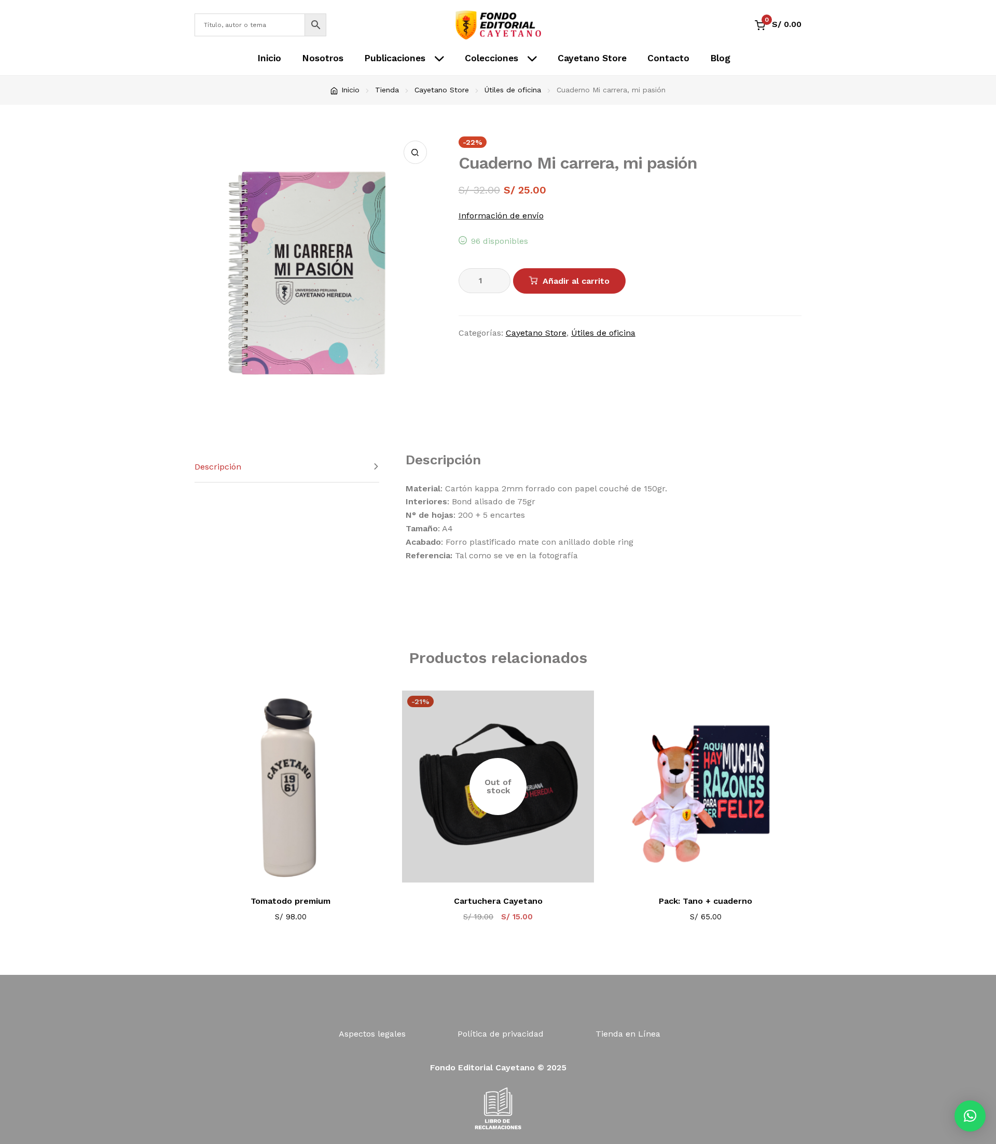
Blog (720, 58)
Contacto (668, 58)
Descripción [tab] (218, 467)
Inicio (269, 58)
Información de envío (501, 215)
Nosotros (322, 58)
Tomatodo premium (290, 901)
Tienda (387, 90)
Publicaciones (394, 58)
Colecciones (491, 58)
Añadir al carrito (576, 281)
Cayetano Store (592, 58)
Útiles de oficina (513, 90)
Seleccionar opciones (297, 868)
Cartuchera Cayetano (498, 901)
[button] (415, 152)
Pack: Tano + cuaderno (705, 901)
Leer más (505, 868)
